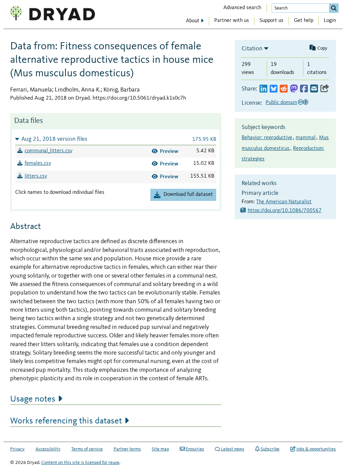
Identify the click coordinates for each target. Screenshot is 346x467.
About (192, 21)
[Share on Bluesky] (273, 89)
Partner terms (127, 449)
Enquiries (195, 449)
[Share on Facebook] (304, 89)
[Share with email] (314, 89)
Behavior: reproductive (267, 137)
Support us (271, 20)
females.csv (38, 163)
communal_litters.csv (48, 151)
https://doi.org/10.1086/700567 (285, 210)
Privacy (17, 449)
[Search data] (334, 8)
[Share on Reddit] (284, 89)
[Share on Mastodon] (294, 89)
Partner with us (231, 20)
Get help (303, 20)
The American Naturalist (284, 202)
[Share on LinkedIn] (263, 89)
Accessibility (47, 449)
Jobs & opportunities (316, 449)
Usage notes (32, 399)
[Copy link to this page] (324, 89)
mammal (306, 137)
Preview (169, 151)
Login (330, 20)
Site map (160, 449)
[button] (115, 139)
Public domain (281, 102)
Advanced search (242, 7)
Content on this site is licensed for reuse (80, 462)
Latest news (232, 449)
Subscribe (270, 449)
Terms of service (87, 449)
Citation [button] (252, 49)
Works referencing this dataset (66, 421)
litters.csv (36, 176)
